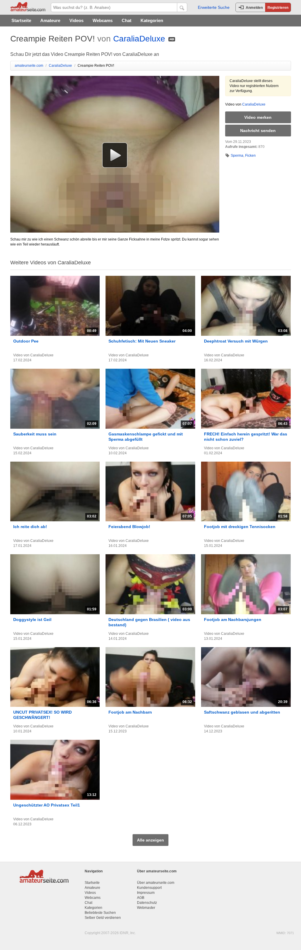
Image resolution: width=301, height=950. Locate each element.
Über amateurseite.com (155, 883)
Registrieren (277, 8)
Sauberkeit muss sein (34, 434)
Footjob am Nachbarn (130, 712)
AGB (140, 898)
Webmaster (146, 908)
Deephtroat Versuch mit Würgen (236, 341)
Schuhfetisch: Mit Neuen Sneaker (141, 341)
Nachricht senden (258, 130)
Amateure (50, 20)
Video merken (258, 117)
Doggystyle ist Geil (32, 619)
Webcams (103, 20)
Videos (76, 20)
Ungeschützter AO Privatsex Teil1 (46, 805)
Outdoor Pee (26, 341)
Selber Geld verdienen (103, 918)
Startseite (21, 20)
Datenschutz (147, 903)
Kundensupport (149, 888)
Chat (126, 20)
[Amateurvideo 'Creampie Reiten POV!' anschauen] (114, 155)
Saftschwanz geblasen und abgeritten (242, 712)
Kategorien (152, 20)
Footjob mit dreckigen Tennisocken (239, 526)
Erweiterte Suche (214, 7)
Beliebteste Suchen (100, 913)
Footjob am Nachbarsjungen (232, 619)
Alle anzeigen (150, 840)
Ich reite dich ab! (30, 526)
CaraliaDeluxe (139, 38)
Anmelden (254, 8)
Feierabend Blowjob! (129, 526)
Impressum (146, 893)
